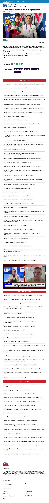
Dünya (4, 486)
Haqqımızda (27, 489)
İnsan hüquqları (6, 493)
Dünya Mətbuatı (7, 488)
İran (4, 498)
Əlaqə (25, 486)
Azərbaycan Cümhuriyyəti (9, 495)
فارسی (17, 1)
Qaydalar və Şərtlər (29, 493)
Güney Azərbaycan (7, 484)
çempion (17, 72)
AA (4, 40)
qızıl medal (35, 69)
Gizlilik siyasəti (28, 491)
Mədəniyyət (5, 491)
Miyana (27, 69)
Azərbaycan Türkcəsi (8, 1)
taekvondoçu (18, 69)
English (24, 1)
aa (7, 40)
